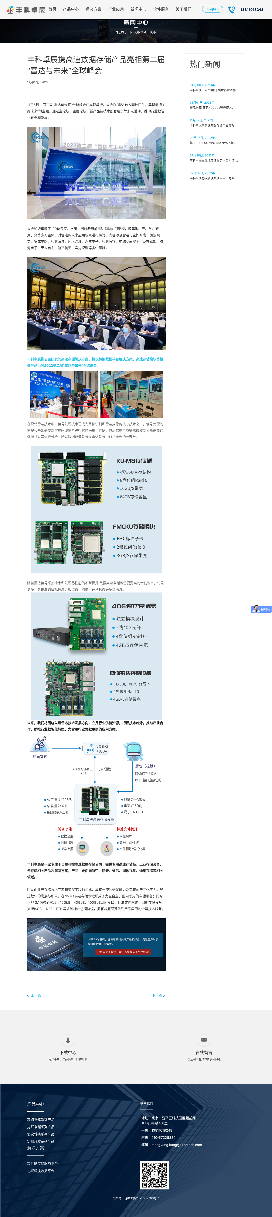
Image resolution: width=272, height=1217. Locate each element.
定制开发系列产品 (40, 1141)
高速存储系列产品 (40, 1120)
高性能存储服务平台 (42, 1163)
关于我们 (184, 9)
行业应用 (116, 9)
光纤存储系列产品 (40, 1127)
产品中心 (71, 9)
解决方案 (93, 9)
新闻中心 (138, 9)
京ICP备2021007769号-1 (142, 1198)
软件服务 (161, 9)
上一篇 (35, 995)
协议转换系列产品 (40, 1134)
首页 (52, 9)
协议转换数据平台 (40, 1171)
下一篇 (157, 995)
